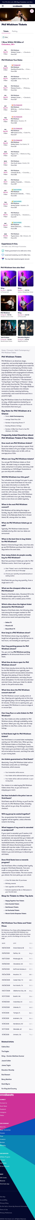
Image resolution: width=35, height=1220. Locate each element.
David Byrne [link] (6, 1084)
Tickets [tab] (6, 31)
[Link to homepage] (17, 6)
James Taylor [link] (6, 1065)
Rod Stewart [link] (6, 1075)
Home (4, 350)
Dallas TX (8, 622)
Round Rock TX (10, 629)
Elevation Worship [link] (8, 1070)
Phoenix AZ (9, 625)
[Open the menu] (3, 6)
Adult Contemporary (22, 350)
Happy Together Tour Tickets (14, 900)
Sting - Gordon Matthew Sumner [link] (13, 1056)
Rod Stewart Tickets (11, 907)
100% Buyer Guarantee (20, 2)
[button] (5, 37)
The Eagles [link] (5, 1051)
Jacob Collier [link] (6, 1061)
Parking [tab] (14, 31)
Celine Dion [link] (6, 1047)
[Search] (30, 6)
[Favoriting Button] (32, 11)
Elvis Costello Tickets (12, 904)
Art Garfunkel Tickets (12, 910)
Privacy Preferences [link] (6, 1213)
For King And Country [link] (9, 1089)
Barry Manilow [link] (7, 1079)
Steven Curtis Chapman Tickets (15, 913)
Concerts (10, 350)
